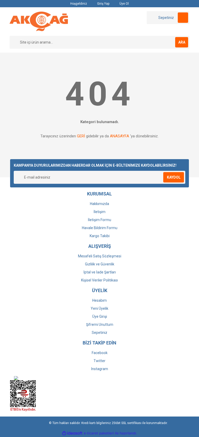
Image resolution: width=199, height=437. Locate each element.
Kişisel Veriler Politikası (99, 280)
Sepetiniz (99, 332)
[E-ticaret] (99, 433)
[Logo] (39, 21)
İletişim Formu (99, 220)
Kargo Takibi (100, 236)
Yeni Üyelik (99, 308)
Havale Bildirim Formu (99, 228)
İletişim (99, 212)
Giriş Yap (102, 3)
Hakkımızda (99, 204)
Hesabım (99, 300)
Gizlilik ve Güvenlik (99, 264)
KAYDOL (174, 177)
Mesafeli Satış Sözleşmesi (99, 256)
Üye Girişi (99, 316)
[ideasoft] (72, 433)
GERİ (81, 136)
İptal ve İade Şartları (99, 272)
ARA (181, 42)
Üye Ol (124, 3)
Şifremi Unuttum (99, 324)
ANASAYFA (119, 136)
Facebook (100, 353)
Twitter (99, 361)
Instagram (99, 369)
